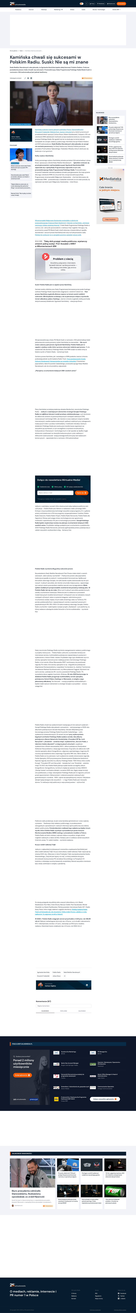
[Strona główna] (18, 3)
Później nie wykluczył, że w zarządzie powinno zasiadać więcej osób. (58, 235)
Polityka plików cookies (120, 1310)
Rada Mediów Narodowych (72, 972)
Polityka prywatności (95, 1310)
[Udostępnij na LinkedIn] (31, 78)
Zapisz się (80, 493)
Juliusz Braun (57, 976)
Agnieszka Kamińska (43, 972)
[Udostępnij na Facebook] (28, 78)
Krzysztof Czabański (43, 976)
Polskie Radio (57, 972)
